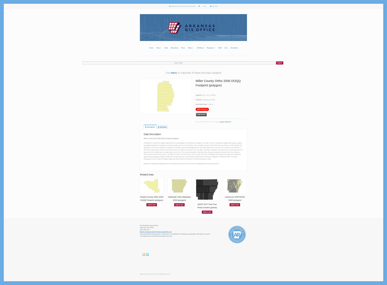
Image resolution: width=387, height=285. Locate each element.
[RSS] (143, 254)
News (183, 48)
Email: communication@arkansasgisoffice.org (156, 232)
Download (214, 6)
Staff (220, 48)
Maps (190, 48)
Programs (210, 48)
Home (151, 48)
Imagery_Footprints (225, 122)
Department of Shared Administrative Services (183, 6)
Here (174, 72)
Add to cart (201, 114)
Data (166, 48)
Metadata (163, 127)
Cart (226, 48)
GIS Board (200, 48)
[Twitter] (147, 254)
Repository (174, 48)
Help (158, 48)
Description (151, 127)
